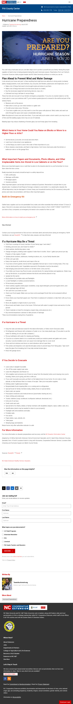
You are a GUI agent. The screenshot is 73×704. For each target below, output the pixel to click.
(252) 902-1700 (47, 10)
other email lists (17, 556)
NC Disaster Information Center (55, 434)
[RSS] (9, 678)
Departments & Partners (11, 648)
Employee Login (65, 702)
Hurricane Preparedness (9, 599)
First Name (5, 510)
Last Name (5, 517)
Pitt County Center (11, 8)
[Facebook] (5, 678)
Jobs (5, 645)
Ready (18, 453)
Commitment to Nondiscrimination (20, 684)
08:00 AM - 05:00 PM (64, 10)
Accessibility (17, 697)
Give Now (6, 659)
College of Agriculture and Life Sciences (16, 651)
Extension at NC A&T (10, 656)
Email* (4, 503)
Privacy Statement (43, 684)
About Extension (8, 642)
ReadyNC (17, 235)
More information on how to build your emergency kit (18, 217)
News (3, 16)
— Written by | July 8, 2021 (15, 24)
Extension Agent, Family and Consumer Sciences (24, 585)
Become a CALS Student (11, 653)
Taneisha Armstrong (15, 24)
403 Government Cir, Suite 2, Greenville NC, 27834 (57, 7)
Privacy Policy (11, 560)
